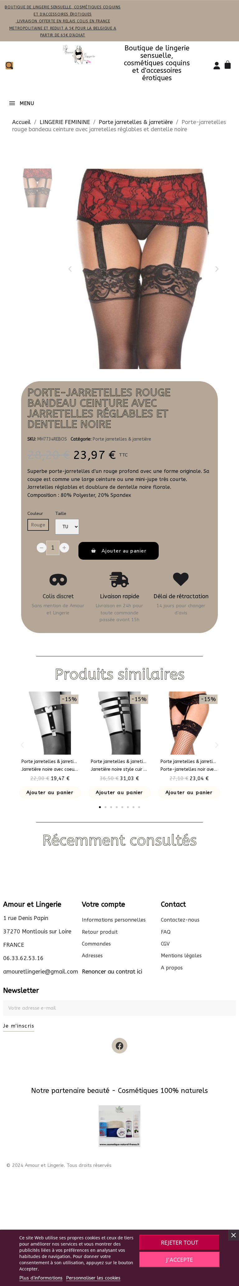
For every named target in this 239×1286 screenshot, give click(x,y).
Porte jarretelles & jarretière (122, 439)
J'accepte (179, 1259)
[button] (70, 269)
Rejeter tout (179, 1242)
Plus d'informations (41, 1278)
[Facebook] (119, 1045)
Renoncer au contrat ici (112, 971)
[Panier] (229, 65)
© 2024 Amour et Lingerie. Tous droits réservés (58, 1165)
